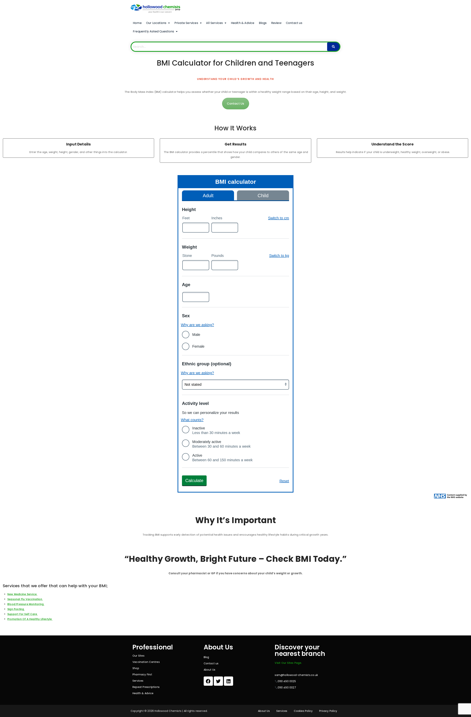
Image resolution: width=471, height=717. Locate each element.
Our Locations (156, 23)
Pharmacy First (142, 674)
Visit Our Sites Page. (288, 663)
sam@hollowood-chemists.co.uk (296, 675)
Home (137, 23)
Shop (135, 668)
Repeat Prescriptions (146, 687)
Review (276, 23)
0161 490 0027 (287, 687)
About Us (209, 670)
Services (138, 681)
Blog (206, 657)
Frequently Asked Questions (153, 31)
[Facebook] (208, 681)
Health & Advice (242, 23)
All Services (214, 23)
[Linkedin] (228, 681)
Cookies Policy (303, 711)
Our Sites (138, 656)
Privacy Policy (328, 711)
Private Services (186, 23)
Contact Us (235, 103)
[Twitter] (218, 681)
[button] (158, 23)
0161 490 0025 (287, 681)
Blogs (263, 23)
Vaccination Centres (146, 662)
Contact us (294, 23)
